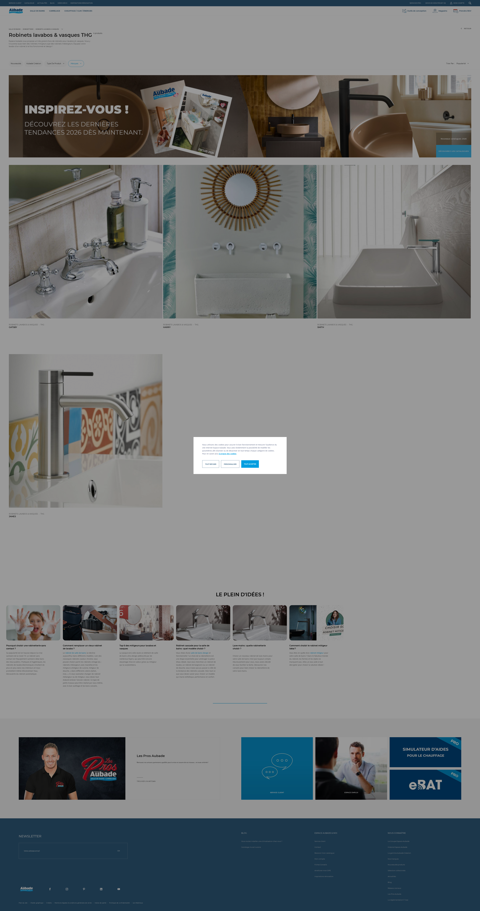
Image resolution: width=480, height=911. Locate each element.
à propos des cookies (227, 453)
